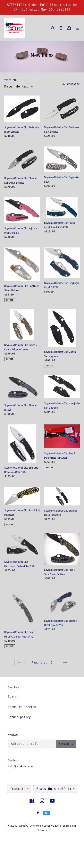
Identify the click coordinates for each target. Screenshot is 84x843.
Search (13, 696)
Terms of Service (22, 707)
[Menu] (77, 28)
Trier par (10, 80)
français (18, 789)
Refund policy (19, 717)
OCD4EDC (23, 825)
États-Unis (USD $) (53, 789)
